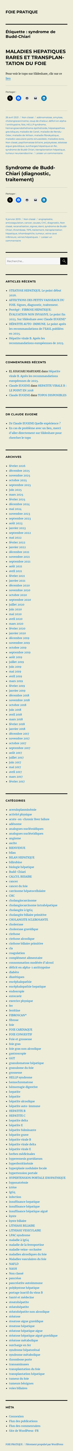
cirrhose (14, 934)
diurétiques (16, 977)
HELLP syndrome (36, 124)
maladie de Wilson (22, 135)
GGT (12, 1058)
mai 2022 (15, 537)
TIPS (28, 229)
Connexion (16, 1416)
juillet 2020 (16, 604)
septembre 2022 (20, 532)
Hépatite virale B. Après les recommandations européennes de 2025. (34, 376)
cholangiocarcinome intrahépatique (33, 905)
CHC (43, 222)
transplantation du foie (24, 1369)
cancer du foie (18, 886)
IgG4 (12, 1192)
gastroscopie (17, 1053)
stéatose (14, 1316)
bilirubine (15, 862)
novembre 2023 (19, 513)
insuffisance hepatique (24, 1201)
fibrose (14, 1020)
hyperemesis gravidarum (25, 1158)
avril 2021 (15, 571)
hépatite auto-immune (24, 1106)
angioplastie (45, 219)
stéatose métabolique (23, 1340)
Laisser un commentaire (49, 153)
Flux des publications (23, 1421)
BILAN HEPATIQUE (21, 857)
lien (8, 78)
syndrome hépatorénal (24, 1350)
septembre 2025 (20, 485)
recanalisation (21, 226)
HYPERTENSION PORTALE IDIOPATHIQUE (37, 1177)
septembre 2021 (19, 561)
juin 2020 (15, 609)
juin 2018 (15, 709)
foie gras (15, 1044)
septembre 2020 (20, 599)
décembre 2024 (19, 504)
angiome (15, 838)
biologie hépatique (21, 867)
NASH (13, 1268)
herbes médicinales (22, 1154)
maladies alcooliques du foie (28, 1254)
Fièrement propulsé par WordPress (44, 1444)
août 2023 (15, 523)
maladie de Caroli (29, 131)
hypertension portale (23, 1173)
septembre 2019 (20, 652)
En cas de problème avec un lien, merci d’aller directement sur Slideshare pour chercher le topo (35, 432)
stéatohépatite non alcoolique (29, 1311)
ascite (13, 843)
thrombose (19, 229)
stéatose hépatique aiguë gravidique (33, 1335)
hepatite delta (18, 1120)
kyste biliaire (17, 1221)
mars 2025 (16, 494)
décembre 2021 (19, 552)
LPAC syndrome (19, 1235)
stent (41, 226)
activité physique (20, 814)
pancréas (15, 1278)
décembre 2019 (19, 638)
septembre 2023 (20, 518)
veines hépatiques (27, 237)
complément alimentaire (25, 958)
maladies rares (56, 138)
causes (36, 222)
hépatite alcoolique (22, 1101)
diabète (14, 972)
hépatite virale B (20, 1139)
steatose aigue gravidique (26, 1321)
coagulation (17, 953)
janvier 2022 (17, 547)
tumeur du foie (19, 1378)
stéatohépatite (19, 1307)
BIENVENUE (17, 848)
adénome (15, 824)
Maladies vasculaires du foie (27, 1259)
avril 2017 (15, 772)
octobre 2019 (17, 647)
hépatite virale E (20, 1149)
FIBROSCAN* (18, 1015)
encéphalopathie (20, 981)
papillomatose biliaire (31, 142)
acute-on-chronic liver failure (29, 819)
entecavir (15, 996)
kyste (12, 1216)
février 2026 (17, 466)
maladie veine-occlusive (25, 1249)
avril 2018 (15, 714)
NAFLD (14, 1264)
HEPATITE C (17, 1115)
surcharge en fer (20, 1345)
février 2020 (17, 628)
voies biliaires (18, 1388)
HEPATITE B (17, 1111)
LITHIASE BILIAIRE (22, 1225)
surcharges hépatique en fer (41, 146)
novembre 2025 (19, 475)
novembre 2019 (19, 642)
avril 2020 (15, 619)
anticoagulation (14, 222)
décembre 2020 (19, 585)
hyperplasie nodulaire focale (28, 1168)
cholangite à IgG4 (21, 910)
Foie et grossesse (20, 1039)
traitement (38, 229)
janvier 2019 (17, 690)
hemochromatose (21, 1082)
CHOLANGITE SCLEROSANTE (28, 919)
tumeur (40, 233)
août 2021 (15, 566)
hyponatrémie (18, 1182)
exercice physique (21, 1001)
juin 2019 (15, 666)
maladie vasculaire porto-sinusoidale (26, 138)
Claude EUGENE (19, 385)
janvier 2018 (17, 729)
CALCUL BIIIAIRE (20, 876)
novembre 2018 (19, 700)
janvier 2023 (17, 528)
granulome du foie (21, 1068)
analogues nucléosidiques (26, 828)
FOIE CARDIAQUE (20, 1029)
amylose (57, 117)
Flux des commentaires (24, 1426)
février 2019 (17, 686)
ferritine (14, 1010)
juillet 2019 (16, 662)
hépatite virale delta (22, 1144)
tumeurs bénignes (21, 1383)
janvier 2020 (17, 633)
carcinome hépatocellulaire (27, 891)
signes (33, 226)
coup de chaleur (39, 121)
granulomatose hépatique (26, 1063)
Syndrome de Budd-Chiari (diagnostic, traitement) (30, 173)
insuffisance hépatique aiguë (28, 1211)
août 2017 (15, 752)
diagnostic (53, 222)
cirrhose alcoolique (21, 938)
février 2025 (17, 499)
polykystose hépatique (24, 1287)
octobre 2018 (17, 705)
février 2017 (17, 781)
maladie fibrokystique (46, 135)
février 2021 (17, 576)
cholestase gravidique (23, 929)
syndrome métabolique (24, 1354)
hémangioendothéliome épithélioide (26, 128)
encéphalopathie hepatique (27, 986)
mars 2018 (16, 719)
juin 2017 (15, 762)
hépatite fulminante (22, 1130)
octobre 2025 (18, 480)
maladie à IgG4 (19, 1240)
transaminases (19, 1364)
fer (11, 1005)
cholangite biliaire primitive (28, 915)
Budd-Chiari (17, 871)
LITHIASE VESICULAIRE (25, 1230)
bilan (12, 852)
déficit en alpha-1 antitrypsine (29, 967)
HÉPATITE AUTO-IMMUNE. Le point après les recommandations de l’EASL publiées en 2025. (37, 328)
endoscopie (16, 991)
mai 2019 (15, 671)
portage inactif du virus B (26, 1292)
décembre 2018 (19, 695)
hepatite (14, 1091)
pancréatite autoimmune (26, 1283)
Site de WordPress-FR (24, 1430)
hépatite (14, 1096)
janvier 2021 (17, 580)
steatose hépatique (22, 1326)
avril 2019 (15, 676)
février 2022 (17, 542)
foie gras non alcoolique (25, 1048)
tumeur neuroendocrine (19, 153)
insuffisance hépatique (24, 1206)
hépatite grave (19, 1134)
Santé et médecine (21, 1297)
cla (11, 948)
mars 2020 (16, 623)
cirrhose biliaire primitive (26, 943)
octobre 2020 (18, 595)
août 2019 (15, 657)
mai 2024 (15, 509)
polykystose (50, 142)
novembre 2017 (19, 738)
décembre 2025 (19, 470)
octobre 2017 (17, 743)
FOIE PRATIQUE (22, 12)
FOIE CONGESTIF (20, 1034)
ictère (13, 1187)
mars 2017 (16, 776)
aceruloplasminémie (22, 809)
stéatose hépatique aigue (26, 1330)
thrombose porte (20, 1359)
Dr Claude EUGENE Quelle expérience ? (35, 423)
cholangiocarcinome (17, 121)
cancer (28, 222)
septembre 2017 (19, 748)
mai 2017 (15, 767)
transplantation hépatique (50, 149)
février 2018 (17, 724)
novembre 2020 (19, 590)
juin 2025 (15, 489)
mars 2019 (16, 681)
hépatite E (16, 1125)
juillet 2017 (16, 757)
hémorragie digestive (23, 1087)
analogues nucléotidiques (26, 833)
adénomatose (44, 117)
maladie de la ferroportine (26, 1244)
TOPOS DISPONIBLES (52, 395)
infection (15, 1197)
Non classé (28, 117)
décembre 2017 (19, 733)
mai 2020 (15, 614)
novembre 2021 (19, 556)
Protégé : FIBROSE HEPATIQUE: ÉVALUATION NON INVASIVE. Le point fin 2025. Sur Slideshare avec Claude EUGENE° (37, 314)
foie (23, 124)
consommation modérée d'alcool (31, 962)
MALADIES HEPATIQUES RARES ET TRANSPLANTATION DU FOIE (36, 57)
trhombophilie (26, 233)
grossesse (15, 1072)
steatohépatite (19, 1302)
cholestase (16, 924)
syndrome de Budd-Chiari (20, 149)
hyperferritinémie (21, 1163)
